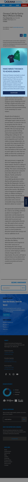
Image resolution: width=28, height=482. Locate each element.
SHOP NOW (14, 93)
